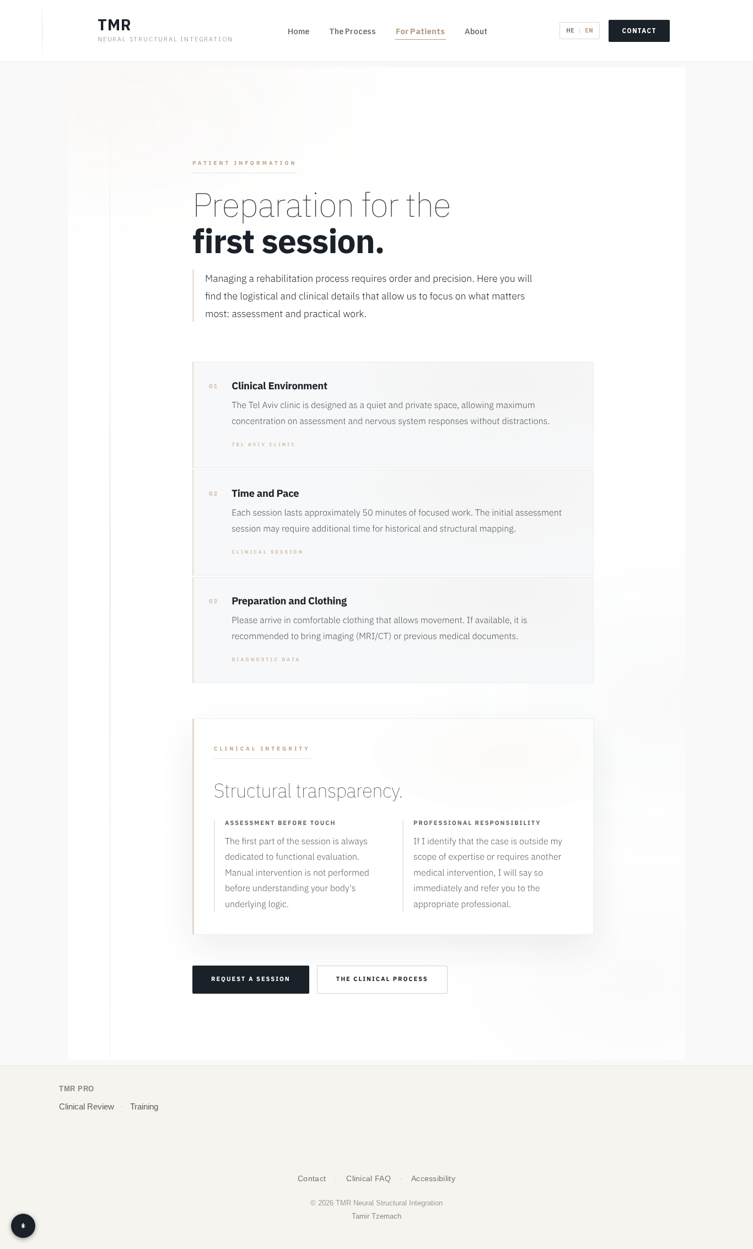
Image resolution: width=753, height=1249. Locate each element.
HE (570, 30)
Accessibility (433, 1178)
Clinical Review (86, 1106)
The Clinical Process (382, 979)
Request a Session (251, 979)
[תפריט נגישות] (23, 1226)
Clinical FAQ (368, 1178)
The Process (352, 31)
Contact (639, 30)
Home (298, 31)
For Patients (420, 31)
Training (144, 1106)
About (476, 31)
